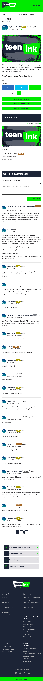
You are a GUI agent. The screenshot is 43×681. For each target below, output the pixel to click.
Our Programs (6, 602)
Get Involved (26, 634)
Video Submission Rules (29, 629)
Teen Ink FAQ (5, 610)
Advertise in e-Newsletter (30, 610)
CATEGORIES (20, 679)
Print (4, 80)
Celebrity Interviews (7, 607)
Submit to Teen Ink (15, 553)
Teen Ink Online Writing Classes (32, 653)
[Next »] (26, 532)
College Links (26, 651)
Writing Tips (26, 632)
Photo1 (5, 149)
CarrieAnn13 (16, 27)
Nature (15, 76)
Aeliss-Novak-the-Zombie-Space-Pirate (21, 206)
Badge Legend (27, 661)
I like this (12, 93)
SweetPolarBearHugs (14, 417)
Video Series (26, 658)
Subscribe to (19, 547)
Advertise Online (28, 607)
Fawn (21, 76)
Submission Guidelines (29, 627)
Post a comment (20, 99)
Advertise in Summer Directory (31, 605)
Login (37, 183)
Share (4, 83)
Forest (30, 76)
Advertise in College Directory (31, 602)
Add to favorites (21, 103)
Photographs (22, 14)
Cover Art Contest (7, 646)
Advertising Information (29, 600)
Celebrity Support (6, 605)
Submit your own (21, 108)
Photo (11, 14)
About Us (4, 597)
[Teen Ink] (11, 5)
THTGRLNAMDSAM (10, 154)
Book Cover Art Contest (8, 649)
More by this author (15, 29)
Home (3, 14)
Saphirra (10, 347)
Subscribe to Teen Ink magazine (31, 637)
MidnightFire (11, 374)
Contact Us (5, 600)
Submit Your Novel (28, 624)
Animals (9, 76)
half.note (10, 229)
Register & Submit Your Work (31, 622)
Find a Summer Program (17, 566)
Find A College (14, 560)
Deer (25, 76)
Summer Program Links (29, 648)
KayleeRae (10, 401)
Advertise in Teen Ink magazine (31, 597)
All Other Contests (7, 651)
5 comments (7, 159)
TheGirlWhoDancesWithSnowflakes (19, 315)
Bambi (32, 14)
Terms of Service (6, 615)
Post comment (34, 199)
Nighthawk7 (11, 444)
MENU (35, 5)
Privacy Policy (5, 612)
